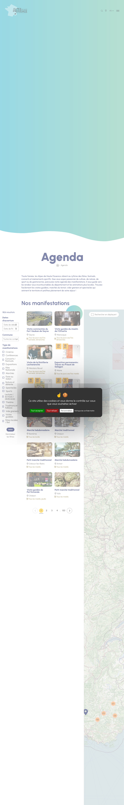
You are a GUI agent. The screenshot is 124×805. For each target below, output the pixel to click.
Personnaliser (66, 411)
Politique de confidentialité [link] (84, 411)
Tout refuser (52, 411)
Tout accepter (37, 411)
